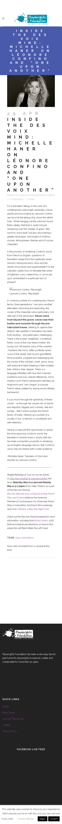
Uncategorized (36, 195)
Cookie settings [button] (25, 818)
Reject (42, 819)
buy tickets (42, 520)
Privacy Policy (9, 731)
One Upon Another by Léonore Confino (29, 478)
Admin (51, 195)
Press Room (8, 712)
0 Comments (16, 199)
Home (5, 706)
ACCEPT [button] (54, 819)
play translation (25, 537)
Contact (6, 725)
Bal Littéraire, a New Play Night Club (31, 509)
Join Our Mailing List (12, 719)
